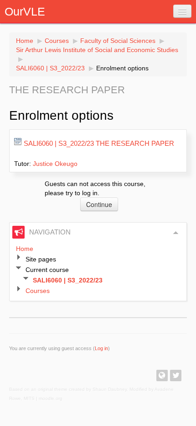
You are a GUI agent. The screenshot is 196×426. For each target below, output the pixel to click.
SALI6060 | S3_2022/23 (50, 68)
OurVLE (25, 11)
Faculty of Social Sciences (117, 40)
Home (24, 40)
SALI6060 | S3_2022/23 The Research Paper (99, 143)
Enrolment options (122, 68)
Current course (47, 269)
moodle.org (50, 398)
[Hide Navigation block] (176, 232)
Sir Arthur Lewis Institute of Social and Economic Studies (97, 49)
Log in (101, 348)
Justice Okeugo (55, 163)
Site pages (41, 259)
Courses (57, 40)
